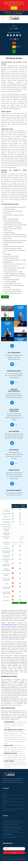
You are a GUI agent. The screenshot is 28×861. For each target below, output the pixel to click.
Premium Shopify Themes (10, 810)
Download (15, 602)
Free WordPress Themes (9, 837)
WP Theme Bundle (16, 495)
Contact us (6, 800)
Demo (14, 42)
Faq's (4, 803)
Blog (4, 807)
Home (4, 793)
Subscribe (14, 852)
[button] (2, 18)
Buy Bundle (14, 8)
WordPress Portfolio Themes (11, 831)
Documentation (14, 46)
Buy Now (14, 51)
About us (5, 797)
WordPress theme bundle (10, 624)
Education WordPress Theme (11, 824)
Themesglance (10, 859)
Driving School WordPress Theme (12, 820)
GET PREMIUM (23, 602)
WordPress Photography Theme (11, 827)
